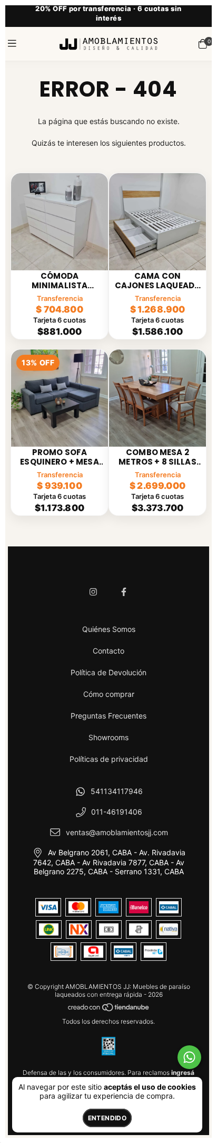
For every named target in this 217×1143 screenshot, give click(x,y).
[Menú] (14, 43)
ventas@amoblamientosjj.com (117, 832)
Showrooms (108, 737)
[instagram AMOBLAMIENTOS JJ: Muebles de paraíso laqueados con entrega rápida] (93, 591)
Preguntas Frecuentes (108, 715)
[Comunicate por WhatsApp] (189, 1057)
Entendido (107, 1118)
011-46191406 (116, 811)
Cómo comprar (108, 693)
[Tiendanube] (109, 1009)
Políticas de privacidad (109, 758)
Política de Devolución (108, 672)
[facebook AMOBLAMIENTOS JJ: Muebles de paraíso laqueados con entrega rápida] (124, 591)
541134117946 (117, 791)
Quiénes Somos (108, 629)
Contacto (108, 650)
